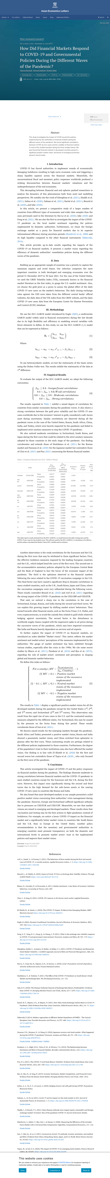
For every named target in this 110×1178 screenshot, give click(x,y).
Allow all (87, 1170)
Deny (23, 1170)
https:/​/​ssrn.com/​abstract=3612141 (44, 877)
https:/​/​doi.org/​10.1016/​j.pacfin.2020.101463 (46, 1139)
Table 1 (47, 404)
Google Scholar (25, 868)
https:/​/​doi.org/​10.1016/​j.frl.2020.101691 (51, 1151)
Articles (4, 17)
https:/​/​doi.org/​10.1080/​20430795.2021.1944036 (69, 1101)
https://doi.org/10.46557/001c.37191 (47, 79)
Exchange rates (26, 75)
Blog (51, 17)
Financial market (67, 75)
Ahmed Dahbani (39, 71)
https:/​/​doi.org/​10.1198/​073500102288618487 (45, 925)
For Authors (16, 17)
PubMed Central (36, 1041)
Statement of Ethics (63, 17)
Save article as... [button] (54, 116)
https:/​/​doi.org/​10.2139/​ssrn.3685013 (48, 913)
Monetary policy (41, 75)
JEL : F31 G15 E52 (82, 75)
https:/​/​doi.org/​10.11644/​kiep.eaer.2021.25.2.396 (64, 1064)
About (38, 17)
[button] (55, 502)
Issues (45, 17)
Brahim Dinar (52, 71)
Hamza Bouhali (26, 71)
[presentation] (55, 336)
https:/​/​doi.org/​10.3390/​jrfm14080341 (34, 954)
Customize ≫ (56, 1170)
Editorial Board (28, 17)
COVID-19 (54, 75)
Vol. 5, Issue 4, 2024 (27, 44)
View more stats (96, 125)
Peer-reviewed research (32, 39)
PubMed (46, 1041)
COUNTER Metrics (64, 1162)
